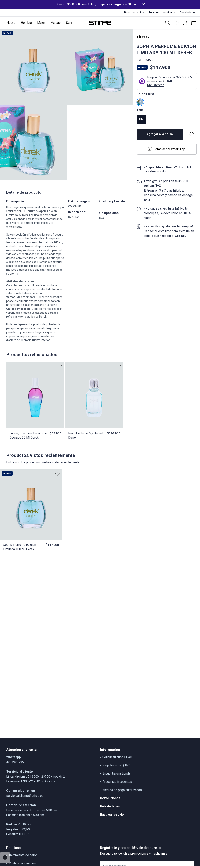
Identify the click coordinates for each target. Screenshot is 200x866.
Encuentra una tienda (116, 773)
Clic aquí (181, 236)
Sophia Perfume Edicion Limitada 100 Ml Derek (19, 547)
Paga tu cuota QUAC (116, 765)
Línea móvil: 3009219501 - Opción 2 (31, 781)
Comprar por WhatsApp (169, 149)
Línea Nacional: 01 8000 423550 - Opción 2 (35, 776)
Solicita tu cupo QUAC (117, 757)
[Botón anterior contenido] (56, 505)
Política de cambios (22, 863)
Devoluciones (110, 798)
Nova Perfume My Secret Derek (85, 435)
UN (141, 119)
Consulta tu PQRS (18, 834)
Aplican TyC (152, 186)
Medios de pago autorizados (122, 790)
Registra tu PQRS (18, 829)
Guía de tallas (110, 806)
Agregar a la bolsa (159, 134)
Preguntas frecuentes (117, 782)
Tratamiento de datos (23, 855)
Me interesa (155, 85)
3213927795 (15, 762)
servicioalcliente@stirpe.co (24, 796)
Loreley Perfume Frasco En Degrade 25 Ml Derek (28, 435)
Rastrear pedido (112, 814)
